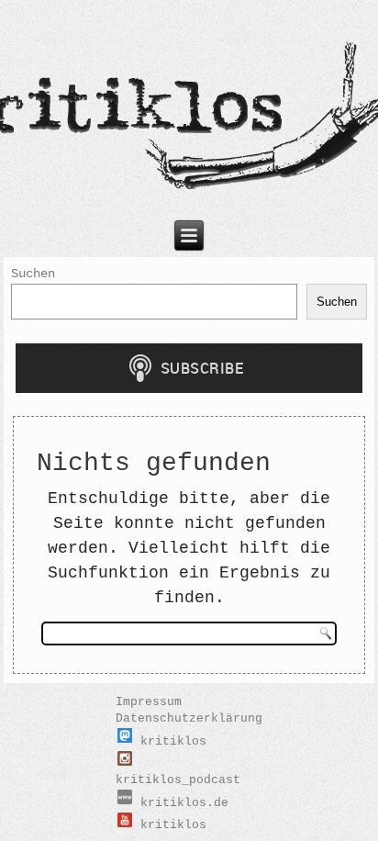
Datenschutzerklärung (189, 718)
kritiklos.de (180, 803)
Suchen (33, 273)
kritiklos (169, 741)
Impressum (149, 702)
